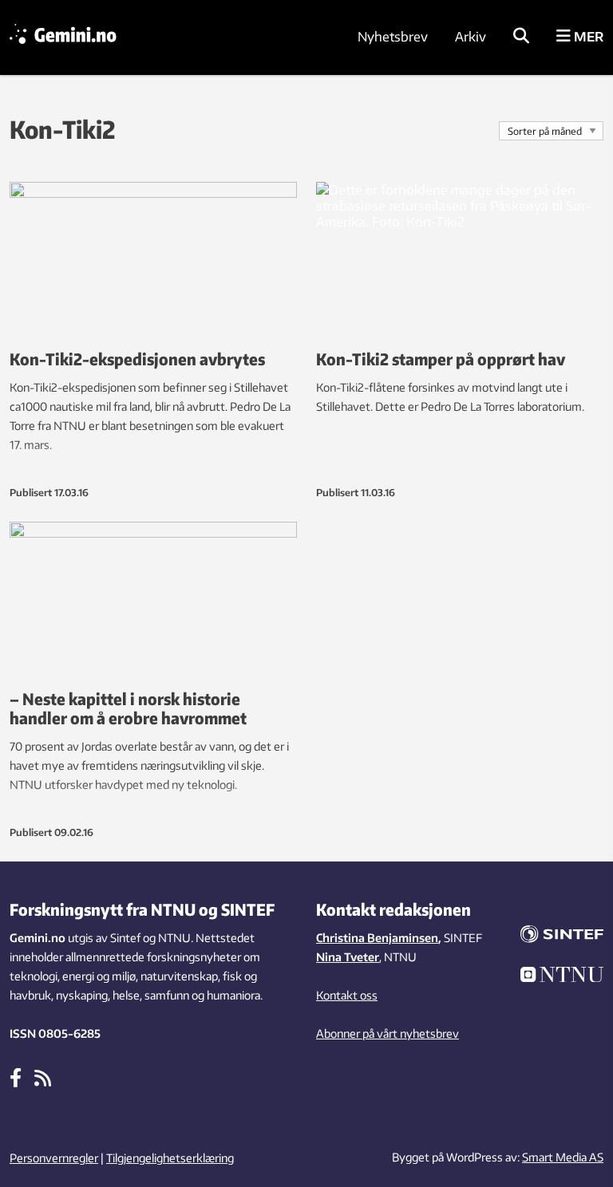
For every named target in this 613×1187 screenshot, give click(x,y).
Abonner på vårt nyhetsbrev (387, 1033)
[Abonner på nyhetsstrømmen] (42, 1077)
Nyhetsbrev (393, 37)
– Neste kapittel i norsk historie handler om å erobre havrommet (128, 708)
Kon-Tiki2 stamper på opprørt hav (440, 359)
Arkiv (470, 37)
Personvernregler (54, 1158)
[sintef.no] (561, 936)
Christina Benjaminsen (377, 937)
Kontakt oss (347, 995)
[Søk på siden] (521, 36)
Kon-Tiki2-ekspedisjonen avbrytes (137, 359)
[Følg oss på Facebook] (16, 1077)
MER (587, 37)
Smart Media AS (562, 1157)
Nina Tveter (347, 957)
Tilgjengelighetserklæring (170, 1158)
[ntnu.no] (561, 977)
